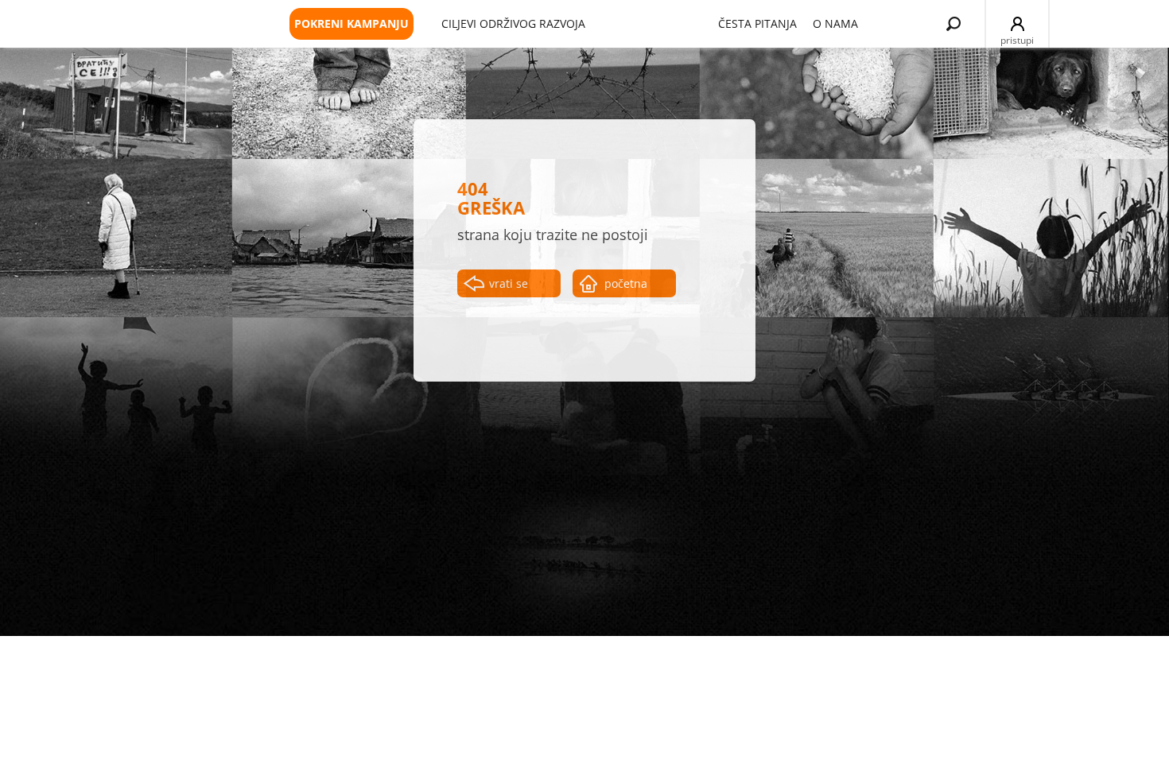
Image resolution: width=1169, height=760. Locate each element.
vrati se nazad (508, 286)
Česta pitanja (757, 23)
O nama (835, 23)
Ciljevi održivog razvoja (513, 23)
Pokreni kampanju (351, 23)
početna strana (625, 286)
